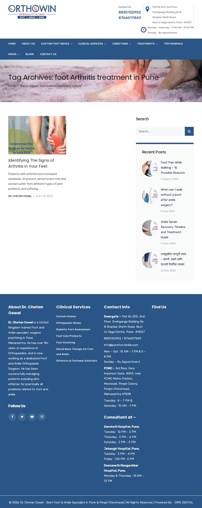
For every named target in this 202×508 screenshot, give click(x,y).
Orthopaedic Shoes (68, 322)
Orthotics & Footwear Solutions (76, 360)
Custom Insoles (66, 316)
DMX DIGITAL (184, 502)
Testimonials (173, 43)
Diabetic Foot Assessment (73, 329)
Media (12, 54)
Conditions (120, 43)
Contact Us (48, 54)
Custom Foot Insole (55, 43)
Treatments (146, 43)
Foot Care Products (68, 335)
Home (12, 43)
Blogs (29, 54)
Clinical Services (90, 43)
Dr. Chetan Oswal (20, 196)
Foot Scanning (65, 342)
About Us (28, 43)
